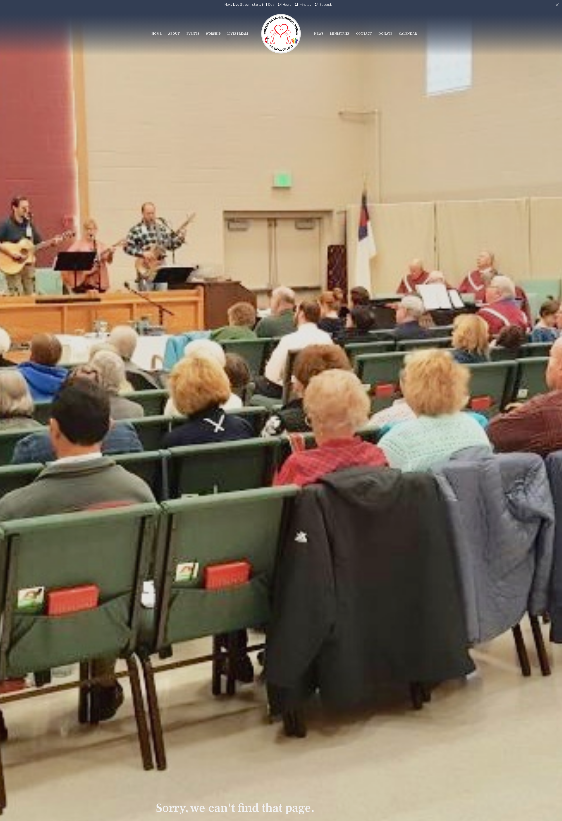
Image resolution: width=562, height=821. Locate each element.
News (318, 34)
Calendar (408, 34)
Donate (385, 34)
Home (156, 34)
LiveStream (237, 34)
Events (192, 34)
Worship (213, 34)
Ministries (339, 34)
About (174, 34)
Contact (364, 34)
